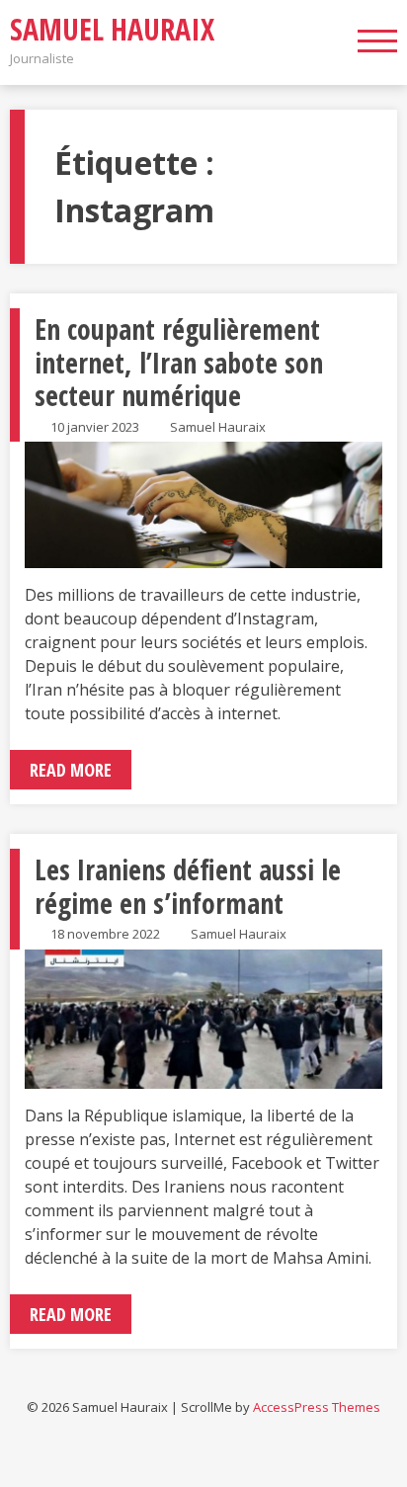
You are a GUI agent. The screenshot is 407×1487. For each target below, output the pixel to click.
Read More (71, 770)
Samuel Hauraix (112, 29)
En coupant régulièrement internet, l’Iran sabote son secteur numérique (179, 362)
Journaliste (42, 58)
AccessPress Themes (316, 1407)
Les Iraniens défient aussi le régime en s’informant (188, 886)
